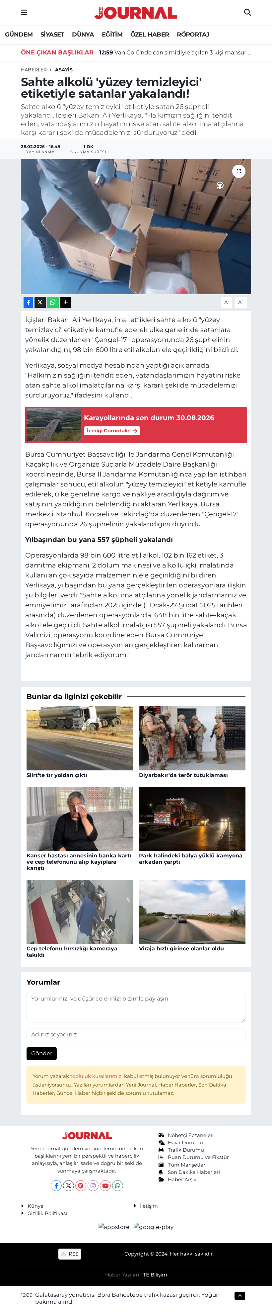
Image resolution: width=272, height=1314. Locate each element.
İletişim (149, 1206)
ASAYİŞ (64, 70)
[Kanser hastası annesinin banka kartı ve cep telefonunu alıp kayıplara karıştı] (80, 818)
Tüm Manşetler (186, 1165)
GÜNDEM (19, 34)
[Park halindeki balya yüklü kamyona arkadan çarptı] (192, 818)
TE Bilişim (155, 1275)
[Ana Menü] (24, 12)
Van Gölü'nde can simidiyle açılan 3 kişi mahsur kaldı (175, 52)
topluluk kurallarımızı (97, 1076)
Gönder (41, 1053)
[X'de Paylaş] (40, 302)
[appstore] (114, 1227)
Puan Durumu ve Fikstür (198, 1157)
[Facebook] (56, 1185)
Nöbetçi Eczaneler (190, 1135)
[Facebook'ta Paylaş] (28, 302)
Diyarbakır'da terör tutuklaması (183, 775)
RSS (72, 1254)
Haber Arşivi (183, 1180)
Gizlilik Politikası (47, 1213)
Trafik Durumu (186, 1150)
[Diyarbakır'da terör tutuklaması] (192, 738)
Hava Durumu (185, 1143)
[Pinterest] (80, 1185)
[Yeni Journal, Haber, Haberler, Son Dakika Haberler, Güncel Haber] (135, 12)
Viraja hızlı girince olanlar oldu (181, 948)
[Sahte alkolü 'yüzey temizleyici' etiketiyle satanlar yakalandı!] (136, 226)
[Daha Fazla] (65, 302)
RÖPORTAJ (193, 34)
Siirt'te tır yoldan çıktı (57, 775)
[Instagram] (93, 1185)
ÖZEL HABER (149, 34)
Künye (35, 1206)
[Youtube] (105, 1185)
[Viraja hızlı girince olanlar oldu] (192, 911)
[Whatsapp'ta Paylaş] (53, 302)
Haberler (34, 70)
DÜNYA (83, 34)
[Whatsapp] (117, 1185)
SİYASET (52, 34)
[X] (68, 1185)
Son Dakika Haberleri (194, 1172)
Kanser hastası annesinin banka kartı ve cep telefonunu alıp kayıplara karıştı (79, 861)
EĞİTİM (112, 34)
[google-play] (153, 1227)
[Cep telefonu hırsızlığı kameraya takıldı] (80, 911)
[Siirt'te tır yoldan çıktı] (80, 738)
